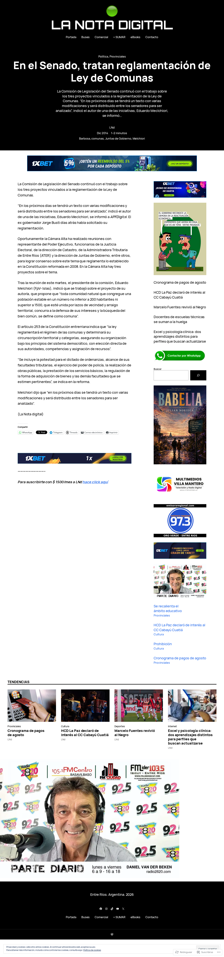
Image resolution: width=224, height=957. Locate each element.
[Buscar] (198, 375)
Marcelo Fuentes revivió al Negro (180, 307)
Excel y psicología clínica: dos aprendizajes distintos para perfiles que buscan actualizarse (180, 336)
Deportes (119, 726)
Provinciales (118, 56)
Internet (172, 726)
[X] (123, 908)
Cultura (159, 634)
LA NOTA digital (112, 24)
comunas (97, 138)
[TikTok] (112, 908)
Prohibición (163, 643)
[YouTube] (117, 908)
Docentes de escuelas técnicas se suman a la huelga (179, 319)
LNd (112, 127)
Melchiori (139, 138)
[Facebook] (100, 908)
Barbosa (84, 138)
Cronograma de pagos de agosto (180, 282)
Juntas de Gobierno (118, 138)
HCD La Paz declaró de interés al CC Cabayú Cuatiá (179, 295)
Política (103, 56)
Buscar (157, 369)
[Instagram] (106, 908)
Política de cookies (92, 950)
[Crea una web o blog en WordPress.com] (112, 934)
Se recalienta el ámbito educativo (168, 608)
